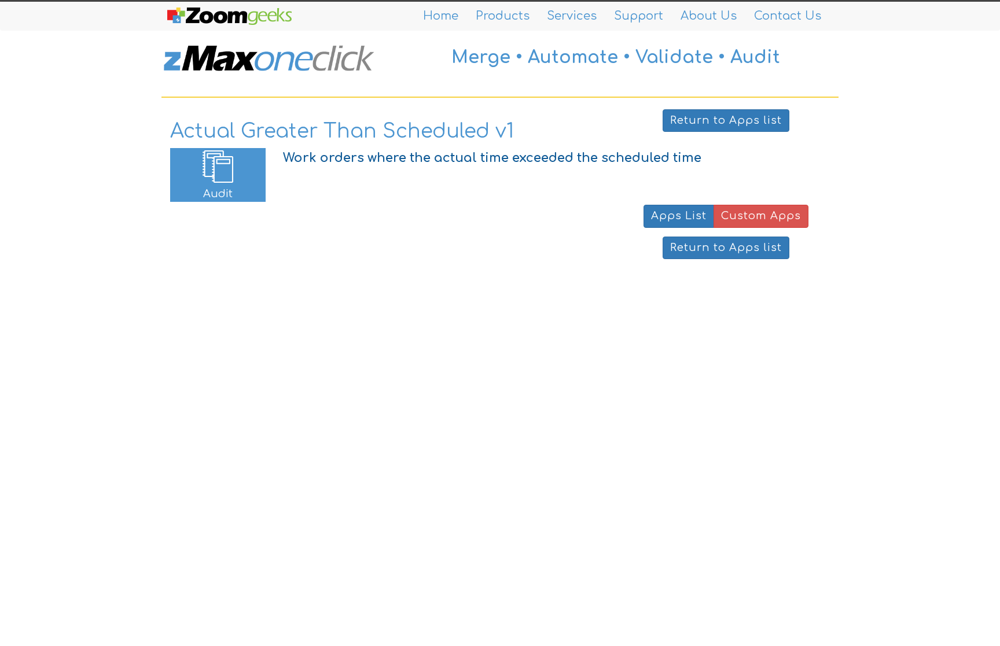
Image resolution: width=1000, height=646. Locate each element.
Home (440, 16)
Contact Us (787, 16)
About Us (709, 16)
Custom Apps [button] (761, 216)
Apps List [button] (679, 216)
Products (503, 16)
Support (638, 16)
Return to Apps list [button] (726, 120)
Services (572, 16)
